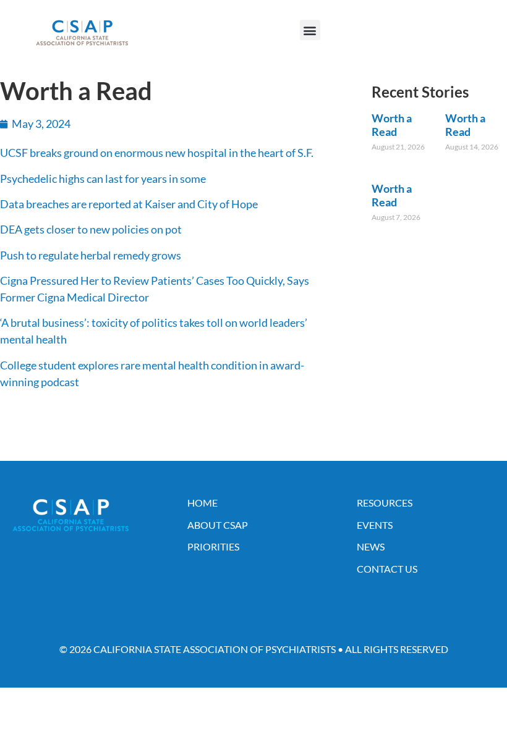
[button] (310, 30)
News (371, 546)
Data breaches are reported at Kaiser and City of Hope (129, 204)
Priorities (213, 546)
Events (375, 525)
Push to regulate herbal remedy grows (90, 255)
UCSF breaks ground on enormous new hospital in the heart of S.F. (156, 152)
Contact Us (387, 569)
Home (202, 502)
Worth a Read (392, 124)
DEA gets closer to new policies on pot (91, 229)
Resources (384, 502)
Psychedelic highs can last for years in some (103, 178)
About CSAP (217, 525)
